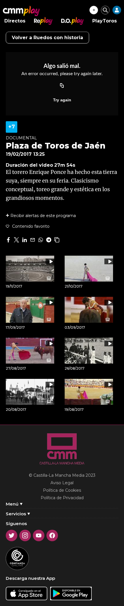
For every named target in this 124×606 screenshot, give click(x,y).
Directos (14, 21)
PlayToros (104, 21)
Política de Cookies (62, 490)
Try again (62, 100)
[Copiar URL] (62, 86)
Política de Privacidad (62, 497)
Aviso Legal (62, 482)
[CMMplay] (21, 11)
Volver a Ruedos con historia (47, 37)
